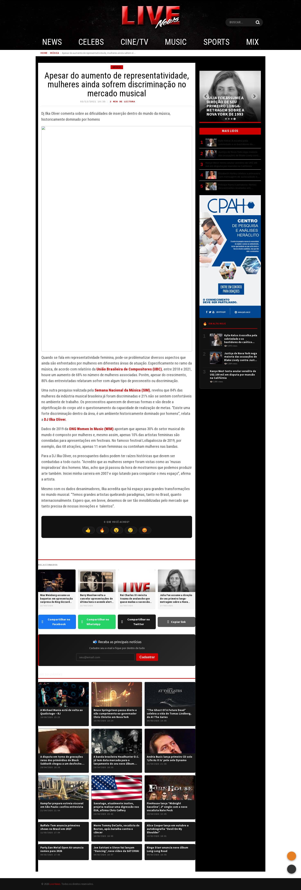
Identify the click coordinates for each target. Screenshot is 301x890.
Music (176, 42)
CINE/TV (134, 42)
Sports (216, 42)
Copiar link (178, 622)
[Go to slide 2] (229, 119)
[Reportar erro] (291, 856)
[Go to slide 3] (231, 119)
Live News (55, 883)
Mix (252, 42)
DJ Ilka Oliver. (55, 419)
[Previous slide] (206, 96)
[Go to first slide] (254, 96)
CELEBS (91, 42)
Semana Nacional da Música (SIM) (122, 390)
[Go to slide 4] (234, 119)
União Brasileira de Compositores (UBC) (129, 369)
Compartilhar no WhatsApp (98, 622)
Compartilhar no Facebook (59, 622)
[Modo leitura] (291, 869)
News (52, 42)
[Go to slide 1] (226, 119)
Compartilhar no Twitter (138, 622)
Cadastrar (147, 657)
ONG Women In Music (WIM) (91, 428)
